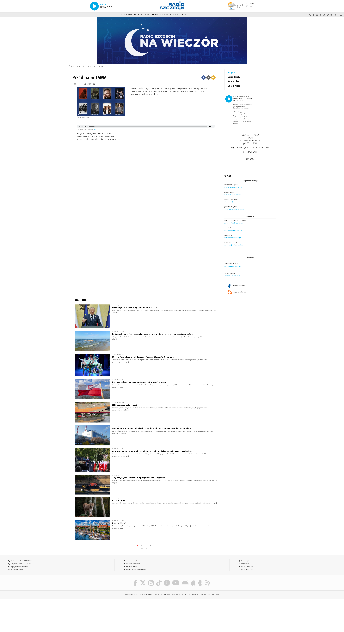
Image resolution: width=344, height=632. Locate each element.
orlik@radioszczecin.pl (232, 276)
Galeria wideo (234, 85)
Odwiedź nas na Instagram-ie (320, 14)
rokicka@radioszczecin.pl (233, 194)
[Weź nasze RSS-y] (208, 580)
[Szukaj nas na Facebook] (135, 580)
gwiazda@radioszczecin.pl (233, 223)
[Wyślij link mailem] (213, 77)
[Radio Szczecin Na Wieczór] (172, 40)
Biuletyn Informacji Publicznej (136, 569)
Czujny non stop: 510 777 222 (21, 564)
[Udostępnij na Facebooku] (203, 77)
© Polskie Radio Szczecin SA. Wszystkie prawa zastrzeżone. (144, 594)
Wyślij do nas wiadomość (331, 14)
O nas (184, 15)
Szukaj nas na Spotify (328, 14)
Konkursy (156, 15)
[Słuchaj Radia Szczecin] (94, 6)
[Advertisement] (94, 614)
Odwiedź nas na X (317, 14)
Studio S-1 (167, 15)
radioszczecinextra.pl (133, 564)
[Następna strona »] (157, 546)
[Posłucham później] (94, 129)
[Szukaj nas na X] (143, 580)
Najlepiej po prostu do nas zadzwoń (310, 14)
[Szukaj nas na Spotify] (167, 580)
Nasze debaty (234, 76)
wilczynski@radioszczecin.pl (234, 209)
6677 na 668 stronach (146, 549)
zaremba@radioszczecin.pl (233, 245)
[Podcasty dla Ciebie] (200, 580)
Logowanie (245, 564)
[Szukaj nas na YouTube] (176, 580)
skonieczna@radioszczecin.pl (234, 202)
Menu (341, 14)
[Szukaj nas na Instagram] (151, 580)
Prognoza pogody (17, 569)
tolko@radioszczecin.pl (232, 238)
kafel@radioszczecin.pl (232, 266)
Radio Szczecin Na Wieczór (90, 66)
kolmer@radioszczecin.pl (233, 230)
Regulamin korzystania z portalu (174, 594)
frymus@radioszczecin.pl (233, 187)
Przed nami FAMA (90, 77)
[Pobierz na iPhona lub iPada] (193, 580)
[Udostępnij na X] (208, 77)
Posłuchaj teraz (246, 561)
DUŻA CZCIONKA (247, 567)
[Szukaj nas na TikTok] (159, 580)
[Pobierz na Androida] (185, 580)
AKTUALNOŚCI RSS (239, 292)
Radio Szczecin (75, 66)
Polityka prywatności (192, 594)
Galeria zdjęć (233, 81)
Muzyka (147, 15)
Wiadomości (126, 15)
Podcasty (138, 15)
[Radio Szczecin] (172, 6)
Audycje (103, 66)
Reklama (176, 15)
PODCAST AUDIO (239, 286)
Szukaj (335, 14)
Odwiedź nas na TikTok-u (324, 14)
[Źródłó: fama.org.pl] (101, 101)
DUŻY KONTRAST (247, 569)
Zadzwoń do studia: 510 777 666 (21, 561)
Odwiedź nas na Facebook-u (313, 14)
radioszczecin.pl (131, 561)
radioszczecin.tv (131, 567)
